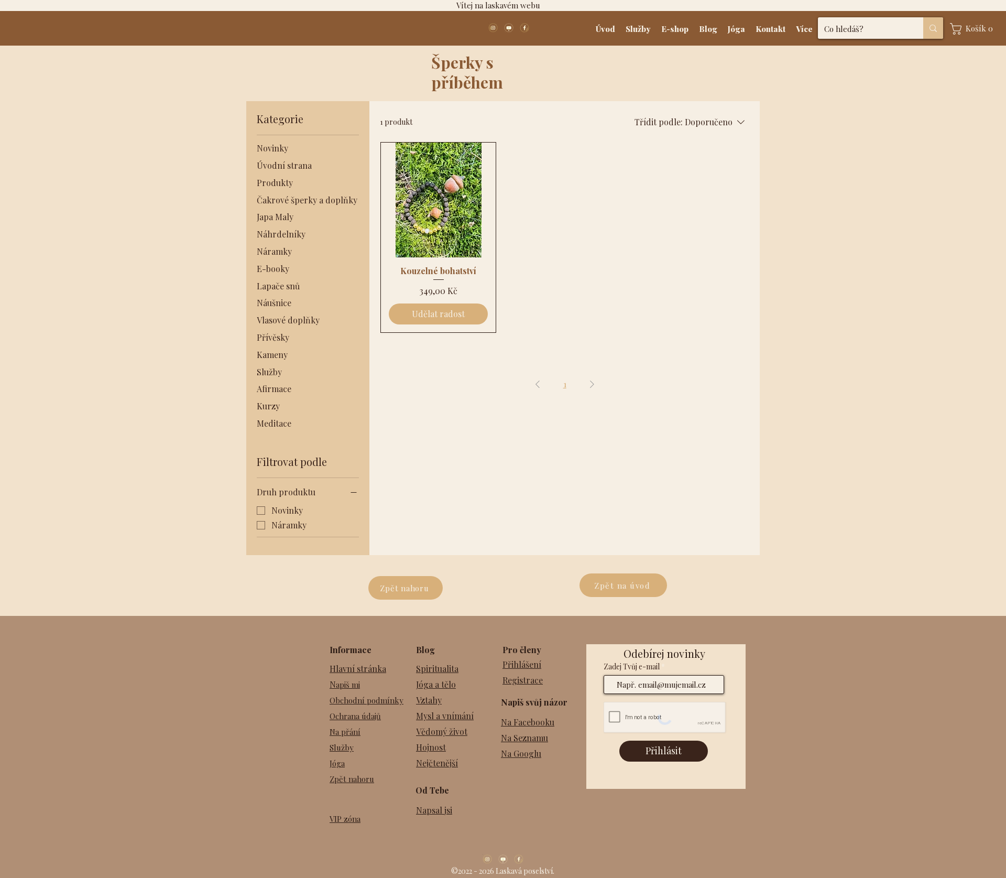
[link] (974, 29)
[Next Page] (592, 384)
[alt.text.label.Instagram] (493, 28)
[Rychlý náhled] (438, 200)
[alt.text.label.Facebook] (524, 28)
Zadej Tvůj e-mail (632, 666)
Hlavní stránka (358, 668)
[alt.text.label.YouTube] (509, 28)
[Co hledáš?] (933, 28)
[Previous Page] (537, 384)
